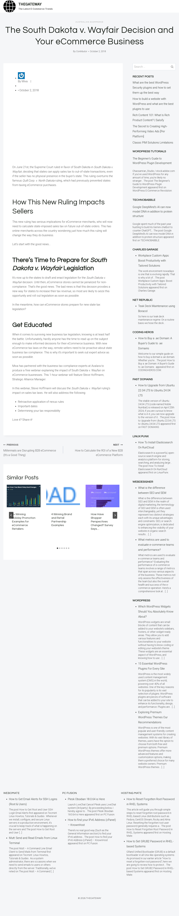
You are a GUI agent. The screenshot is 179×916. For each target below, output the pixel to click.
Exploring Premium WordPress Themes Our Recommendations (153, 717)
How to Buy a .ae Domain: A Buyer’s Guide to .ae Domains (155, 343)
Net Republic (143, 300)
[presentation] (24, 496)
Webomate (11, 793)
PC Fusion (69, 793)
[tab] (57, 548)
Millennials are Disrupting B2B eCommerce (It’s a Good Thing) (29, 450)
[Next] (115, 515)
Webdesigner (143, 481)
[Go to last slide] (11, 515)
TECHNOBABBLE (144, 199)
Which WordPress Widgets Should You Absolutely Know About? (155, 611)
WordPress (141, 600)
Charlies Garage (145, 249)
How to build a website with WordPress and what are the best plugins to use (153, 104)
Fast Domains (143, 379)
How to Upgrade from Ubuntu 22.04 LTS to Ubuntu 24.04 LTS (156, 390)
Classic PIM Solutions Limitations (153, 142)
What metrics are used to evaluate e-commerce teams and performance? (156, 544)
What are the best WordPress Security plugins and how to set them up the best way (152, 87)
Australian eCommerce (89, 22)
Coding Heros (143, 332)
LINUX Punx (141, 436)
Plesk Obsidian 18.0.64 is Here (86, 799)
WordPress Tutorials (149, 151)
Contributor (81, 51)
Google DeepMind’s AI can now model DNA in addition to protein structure (152, 211)
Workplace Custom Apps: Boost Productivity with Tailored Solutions (153, 260)
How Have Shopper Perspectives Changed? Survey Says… (102, 521)
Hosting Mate (131, 793)
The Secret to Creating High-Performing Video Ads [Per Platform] (150, 131)
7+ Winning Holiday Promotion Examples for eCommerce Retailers (23, 521)
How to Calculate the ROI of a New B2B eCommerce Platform (99, 450)
